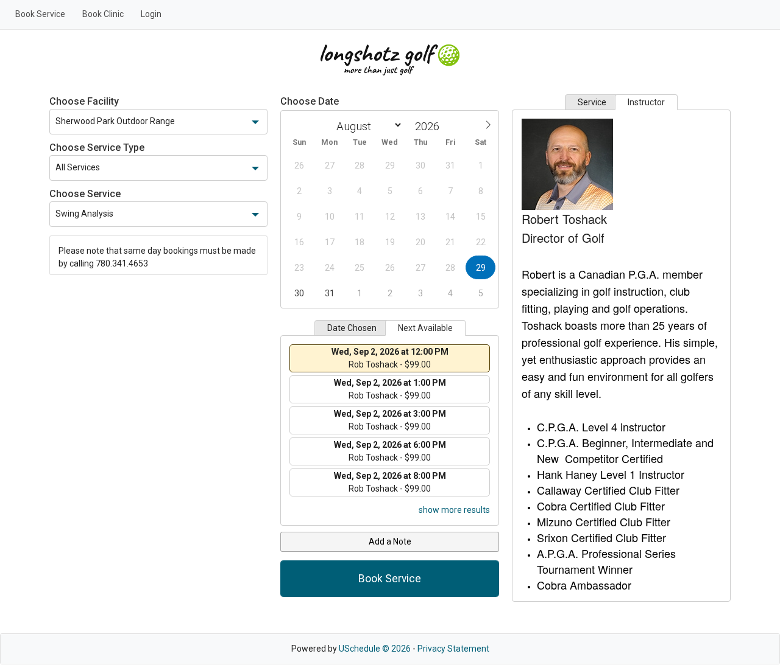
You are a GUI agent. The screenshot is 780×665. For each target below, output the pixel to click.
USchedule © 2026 (375, 648)
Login (151, 14)
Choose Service (85, 194)
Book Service (40, 14)
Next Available (425, 328)
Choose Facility (84, 101)
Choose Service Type (96, 147)
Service (592, 102)
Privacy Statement (453, 648)
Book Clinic (103, 14)
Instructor (646, 102)
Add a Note (390, 541)
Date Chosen (352, 328)
